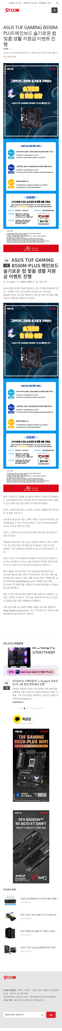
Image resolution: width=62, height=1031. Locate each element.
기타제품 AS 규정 (44, 3)
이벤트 (23, 281)
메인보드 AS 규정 (15, 3)
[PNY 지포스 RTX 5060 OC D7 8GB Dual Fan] (10, 917)
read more (17, 701)
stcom (12, 281)
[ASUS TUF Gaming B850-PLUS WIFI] (10, 949)
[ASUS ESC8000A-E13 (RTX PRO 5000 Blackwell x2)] (10, 900)
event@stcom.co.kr (25, 581)
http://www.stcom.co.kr (16, 610)
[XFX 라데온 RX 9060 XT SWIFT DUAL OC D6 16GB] (10, 933)
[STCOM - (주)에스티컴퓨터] (12, 10)
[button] (19, 708)
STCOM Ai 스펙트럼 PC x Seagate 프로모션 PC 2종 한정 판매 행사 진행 (35, 682)
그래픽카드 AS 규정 (30, 3)
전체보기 (30, 281)
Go (51, 1014)
